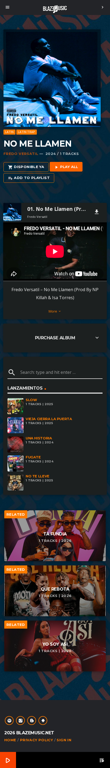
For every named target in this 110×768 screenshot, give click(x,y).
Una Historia (39, 438)
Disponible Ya (26, 167)
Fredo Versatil (20, 153)
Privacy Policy (36, 740)
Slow (31, 400)
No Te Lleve (37, 476)
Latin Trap (26, 132)
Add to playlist (29, 178)
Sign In (64, 740)
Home (10, 740)
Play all (66, 167)
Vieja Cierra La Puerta (49, 419)
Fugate (33, 457)
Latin (9, 132)
